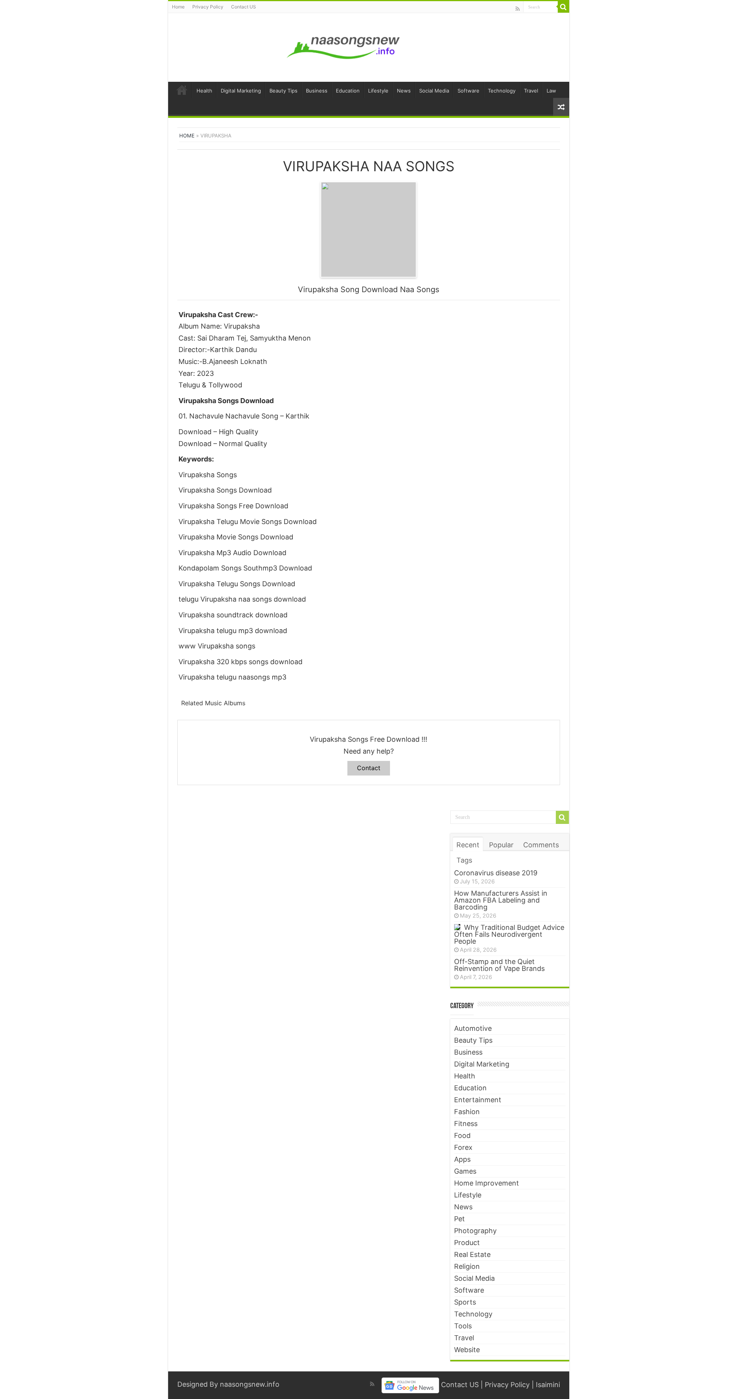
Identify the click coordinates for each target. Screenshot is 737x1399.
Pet (459, 1219)
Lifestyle (378, 91)
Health (204, 91)
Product (467, 1243)
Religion (467, 1266)
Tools (463, 1326)
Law (551, 91)
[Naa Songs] (344, 46)
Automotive (473, 1028)
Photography (475, 1231)
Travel (531, 91)
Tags (464, 860)
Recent (467, 845)
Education (348, 91)
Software (468, 91)
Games (465, 1171)
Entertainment (477, 1100)
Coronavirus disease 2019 (495, 873)
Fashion (467, 1112)
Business (316, 91)
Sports (465, 1302)
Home (178, 7)
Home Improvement (486, 1183)
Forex (463, 1147)
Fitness (466, 1124)
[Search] (563, 7)
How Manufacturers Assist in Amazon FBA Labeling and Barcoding (500, 900)
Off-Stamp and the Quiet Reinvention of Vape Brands (499, 964)
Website (467, 1350)
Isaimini (548, 1385)
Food (462, 1135)
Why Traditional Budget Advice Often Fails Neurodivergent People (509, 934)
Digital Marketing (241, 91)
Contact (368, 768)
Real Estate (472, 1254)
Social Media (434, 91)
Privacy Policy (207, 7)
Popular (501, 845)
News (404, 91)
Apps (462, 1159)
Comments (541, 845)
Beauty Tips (283, 91)
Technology (502, 91)
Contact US (243, 7)
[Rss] (518, 9)
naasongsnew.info (249, 1384)
